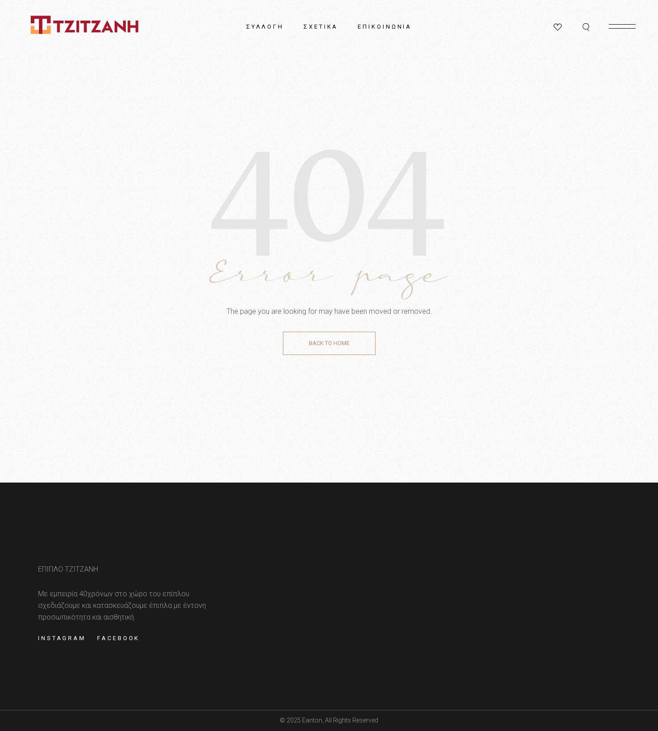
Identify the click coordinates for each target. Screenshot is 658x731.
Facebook (118, 638)
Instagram (62, 638)
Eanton (312, 720)
